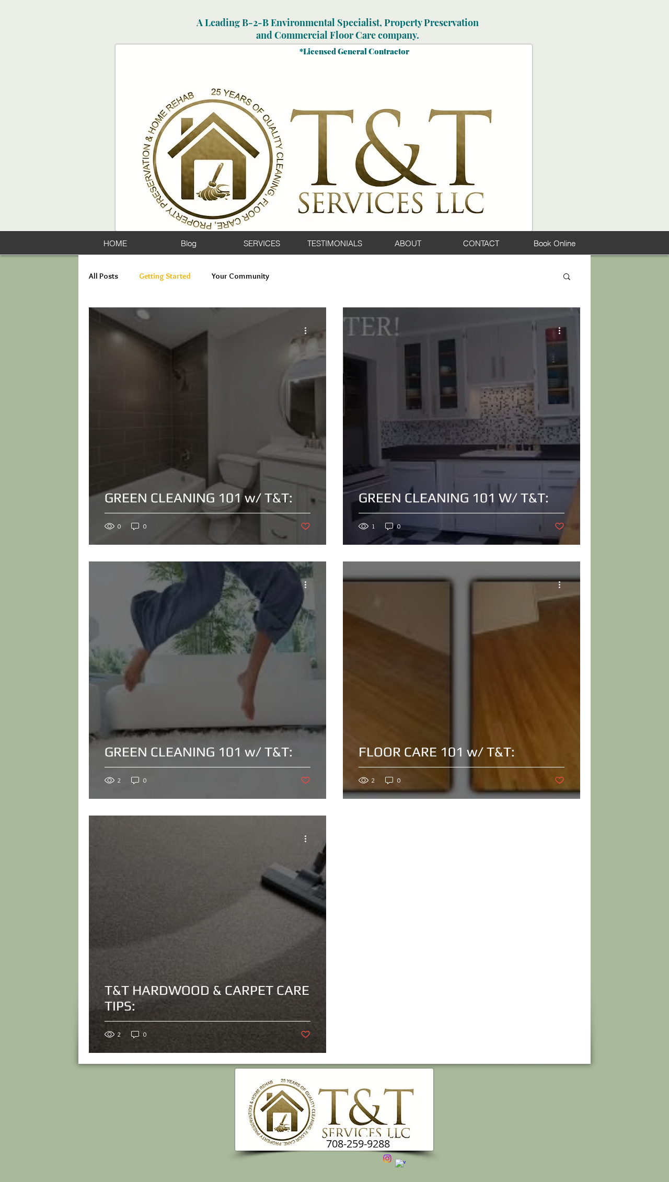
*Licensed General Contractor (354, 51)
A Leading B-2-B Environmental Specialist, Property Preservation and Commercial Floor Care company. (338, 28)
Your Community (240, 276)
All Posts (103, 276)
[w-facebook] (400, 1164)
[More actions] (309, 330)
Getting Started (165, 276)
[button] (567, 277)
